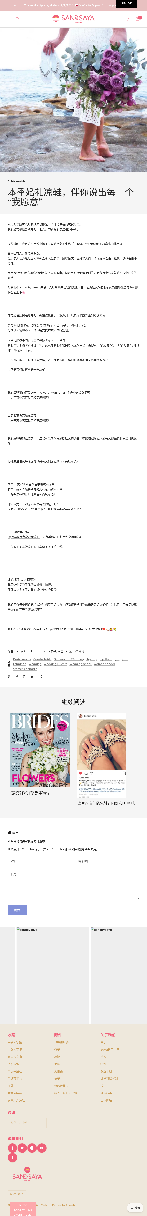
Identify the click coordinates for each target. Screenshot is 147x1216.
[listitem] (17, 676)
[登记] (41, 1123)
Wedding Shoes (80, 664)
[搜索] (17, 19)
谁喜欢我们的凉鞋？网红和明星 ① (106, 803)
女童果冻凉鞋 (16, 1100)
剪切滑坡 (13, 1064)
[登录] (129, 19)
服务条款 (84, 849)
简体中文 (15, 1193)
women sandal (104, 664)
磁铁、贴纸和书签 (65, 1093)
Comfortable (42, 659)
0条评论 (79, 651)
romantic (19, 664)
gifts (125, 659)
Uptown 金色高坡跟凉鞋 (24, 537)
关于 (103, 1042)
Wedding (35, 664)
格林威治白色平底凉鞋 (22, 461)
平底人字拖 (15, 1042)
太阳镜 (58, 1071)
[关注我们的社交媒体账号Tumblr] (12, 1157)
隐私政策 (70, 849)
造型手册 (106, 1071)
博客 (103, 1057)
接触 (103, 1064)
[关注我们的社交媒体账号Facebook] (12, 1148)
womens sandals (25, 669)
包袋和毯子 (61, 1042)
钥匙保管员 (61, 1086)
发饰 (57, 1064)
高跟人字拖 (15, 1057)
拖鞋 (10, 1086)
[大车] (137, 19)
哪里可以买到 (109, 1078)
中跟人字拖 (15, 1049)
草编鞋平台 (15, 1078)
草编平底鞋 (15, 1071)
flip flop (91, 659)
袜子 (57, 1078)
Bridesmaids (17, 181)
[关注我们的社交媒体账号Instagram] (32, 1148)
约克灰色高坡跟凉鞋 (49, 489)
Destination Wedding (69, 659)
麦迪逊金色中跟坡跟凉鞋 (84, 438)
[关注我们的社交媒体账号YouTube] (42, 1148)
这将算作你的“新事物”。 (30, 793)
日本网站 (106, 1100)
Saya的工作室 (109, 1049)
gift (116, 659)
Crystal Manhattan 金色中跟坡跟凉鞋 (65, 392)
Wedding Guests (55, 664)
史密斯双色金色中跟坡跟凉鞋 (35, 484)
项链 (57, 1057)
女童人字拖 (15, 1093)
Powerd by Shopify (63, 1204)
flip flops (106, 659)
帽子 (57, 1049)
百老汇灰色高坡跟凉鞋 (22, 415)
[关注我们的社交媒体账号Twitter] (22, 1148)
